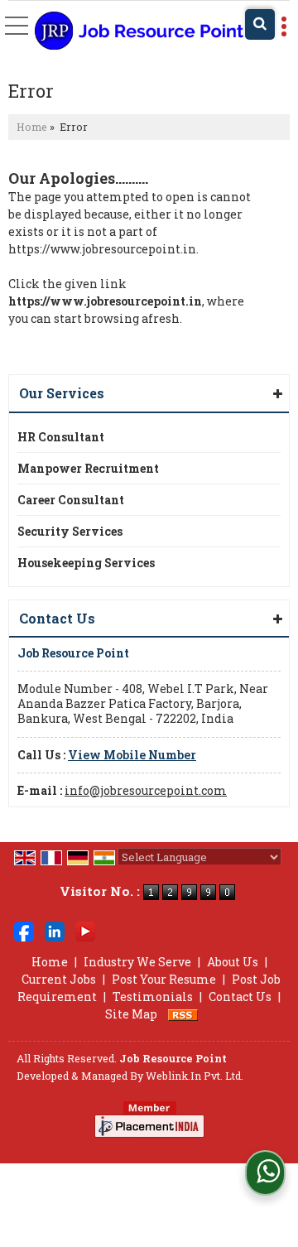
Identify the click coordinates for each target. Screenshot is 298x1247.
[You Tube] (85, 930)
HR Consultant (60, 437)
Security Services (70, 531)
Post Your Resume (164, 979)
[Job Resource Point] (139, 31)
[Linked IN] (55, 930)
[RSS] (183, 1014)
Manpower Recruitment (88, 468)
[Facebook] (24, 930)
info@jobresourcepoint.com (146, 790)
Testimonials (153, 996)
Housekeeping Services (86, 563)
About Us (232, 962)
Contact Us (240, 996)
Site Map (131, 1014)
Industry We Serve (137, 962)
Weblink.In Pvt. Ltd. (194, 1075)
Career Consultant (70, 500)
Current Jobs (59, 979)
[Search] (260, 24)
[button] (132, 755)
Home (32, 126)
